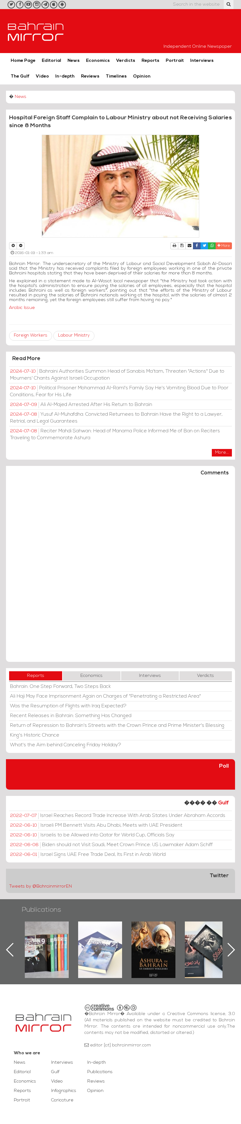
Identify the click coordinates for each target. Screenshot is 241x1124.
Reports (150, 60)
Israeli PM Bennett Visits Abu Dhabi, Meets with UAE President (96, 825)
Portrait (175, 60)
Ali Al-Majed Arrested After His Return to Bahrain (81, 404)
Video (42, 76)
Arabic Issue (22, 307)
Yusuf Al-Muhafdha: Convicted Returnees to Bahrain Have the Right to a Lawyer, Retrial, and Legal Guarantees (116, 418)
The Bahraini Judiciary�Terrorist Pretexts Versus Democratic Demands (208, 943)
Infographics (63, 1091)
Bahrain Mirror (36, 31)
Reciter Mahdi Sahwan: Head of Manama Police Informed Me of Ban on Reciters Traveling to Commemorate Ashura (115, 434)
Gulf (223, 803)
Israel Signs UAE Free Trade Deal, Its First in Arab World (88, 854)
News (73, 60)
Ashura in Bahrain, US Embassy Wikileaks (100, 940)
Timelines (116, 76)
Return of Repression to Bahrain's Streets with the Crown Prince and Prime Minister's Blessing (117, 725)
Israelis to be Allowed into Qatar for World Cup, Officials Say (92, 835)
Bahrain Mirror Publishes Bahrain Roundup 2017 (47, 940)
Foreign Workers (30, 335)
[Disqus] (120, 571)
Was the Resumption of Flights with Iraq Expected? (68, 706)
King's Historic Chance (34, 735)
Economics (98, 60)
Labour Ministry (74, 335)
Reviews (90, 76)
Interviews (202, 60)
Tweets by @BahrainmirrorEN (40, 886)
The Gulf (20, 76)
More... (222, 452)
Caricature (62, 1100)
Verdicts (125, 60)
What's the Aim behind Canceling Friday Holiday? (65, 745)
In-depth (65, 76)
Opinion (142, 76)
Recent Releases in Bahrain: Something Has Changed (70, 715)
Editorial (51, 60)
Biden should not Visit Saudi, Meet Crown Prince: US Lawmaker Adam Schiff (111, 844)
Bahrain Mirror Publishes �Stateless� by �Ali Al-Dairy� (154, 940)
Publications (41, 910)
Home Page (23, 60)
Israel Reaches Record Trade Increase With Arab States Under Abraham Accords (117, 815)
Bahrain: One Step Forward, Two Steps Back (60, 686)
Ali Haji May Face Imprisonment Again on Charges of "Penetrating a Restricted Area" (105, 696)
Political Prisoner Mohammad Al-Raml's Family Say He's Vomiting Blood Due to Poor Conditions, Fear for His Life (119, 391)
